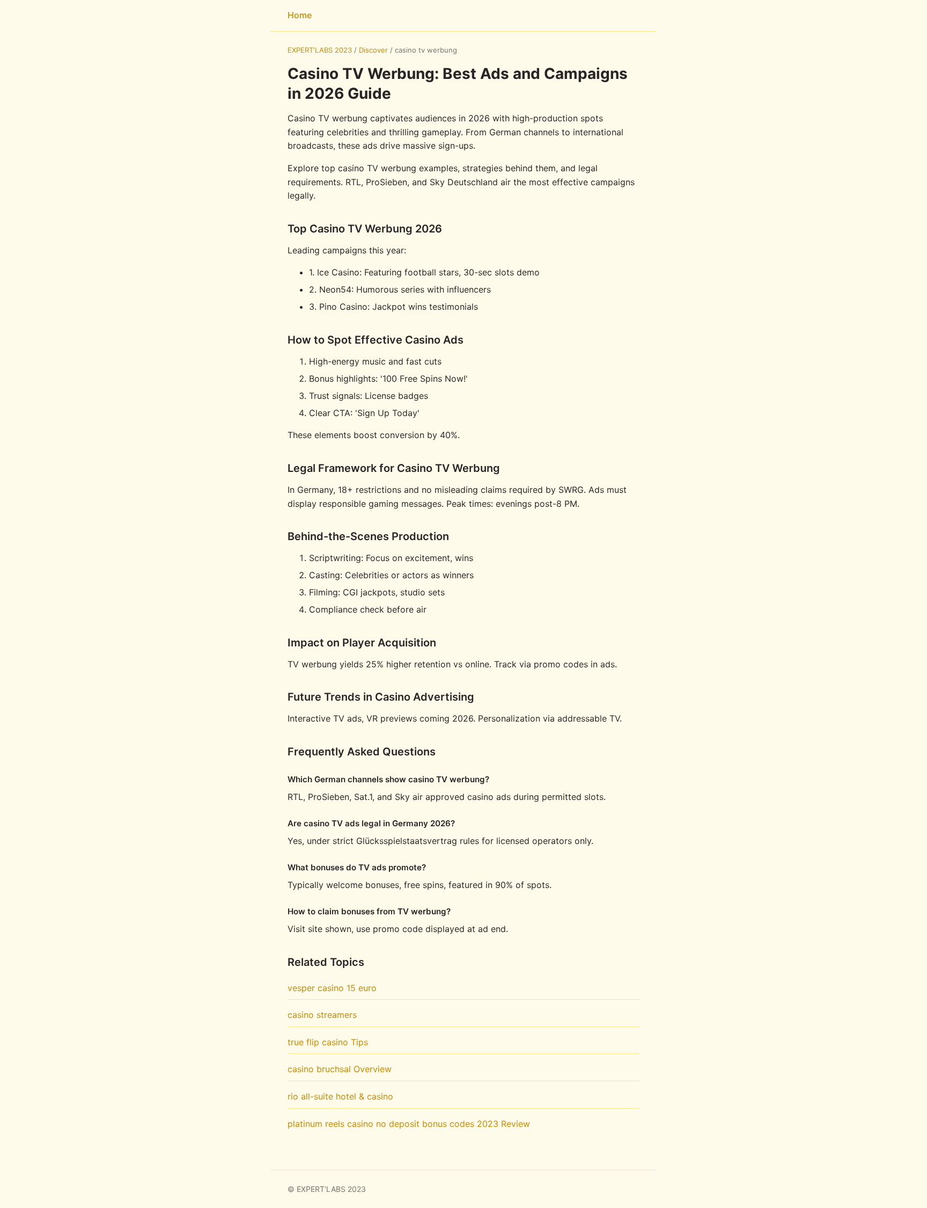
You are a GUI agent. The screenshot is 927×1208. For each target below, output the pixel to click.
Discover (373, 50)
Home (300, 15)
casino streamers (322, 1014)
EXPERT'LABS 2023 (320, 50)
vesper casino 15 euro (332, 988)
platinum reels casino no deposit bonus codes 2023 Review (409, 1123)
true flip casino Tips (328, 1042)
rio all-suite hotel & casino (340, 1096)
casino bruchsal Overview (340, 1069)
